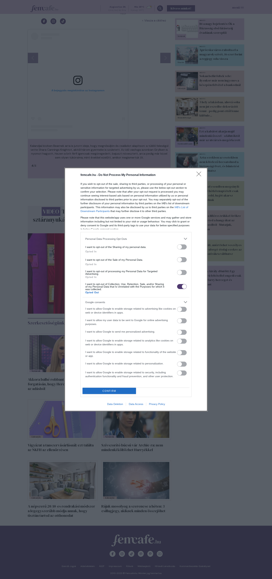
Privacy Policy (157, 404)
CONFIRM (109, 391)
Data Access (136, 404)
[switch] (182, 246)
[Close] (200, 175)
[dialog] (136, 289)
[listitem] (136, 239)
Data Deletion (115, 404)
